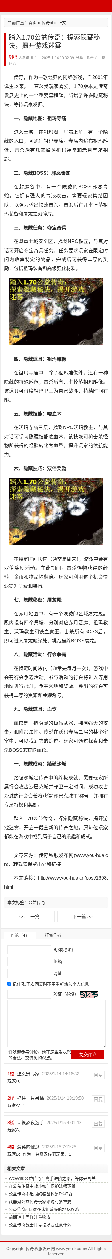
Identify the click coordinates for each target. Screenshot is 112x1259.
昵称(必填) (62, 949)
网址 (57, 973)
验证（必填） (65, 994)
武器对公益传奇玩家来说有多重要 (40, 1201)
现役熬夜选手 (30, 1122)
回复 (98, 1074)
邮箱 (57, 961)
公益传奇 (36, 902)
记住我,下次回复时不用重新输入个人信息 (51, 984)
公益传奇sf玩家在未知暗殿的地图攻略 (44, 1209)
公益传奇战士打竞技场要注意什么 (40, 1224)
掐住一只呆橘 (30, 1098)
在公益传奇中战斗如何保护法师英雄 (42, 1186)
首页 (32, 22)
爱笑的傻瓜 (28, 1146)
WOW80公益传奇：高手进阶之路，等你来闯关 (52, 1178)
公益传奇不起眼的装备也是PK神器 (41, 1194)
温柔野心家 (28, 1073)
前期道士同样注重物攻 (29, 1217)
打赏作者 (53, 935)
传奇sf (47, 22)
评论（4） (20, 935)
